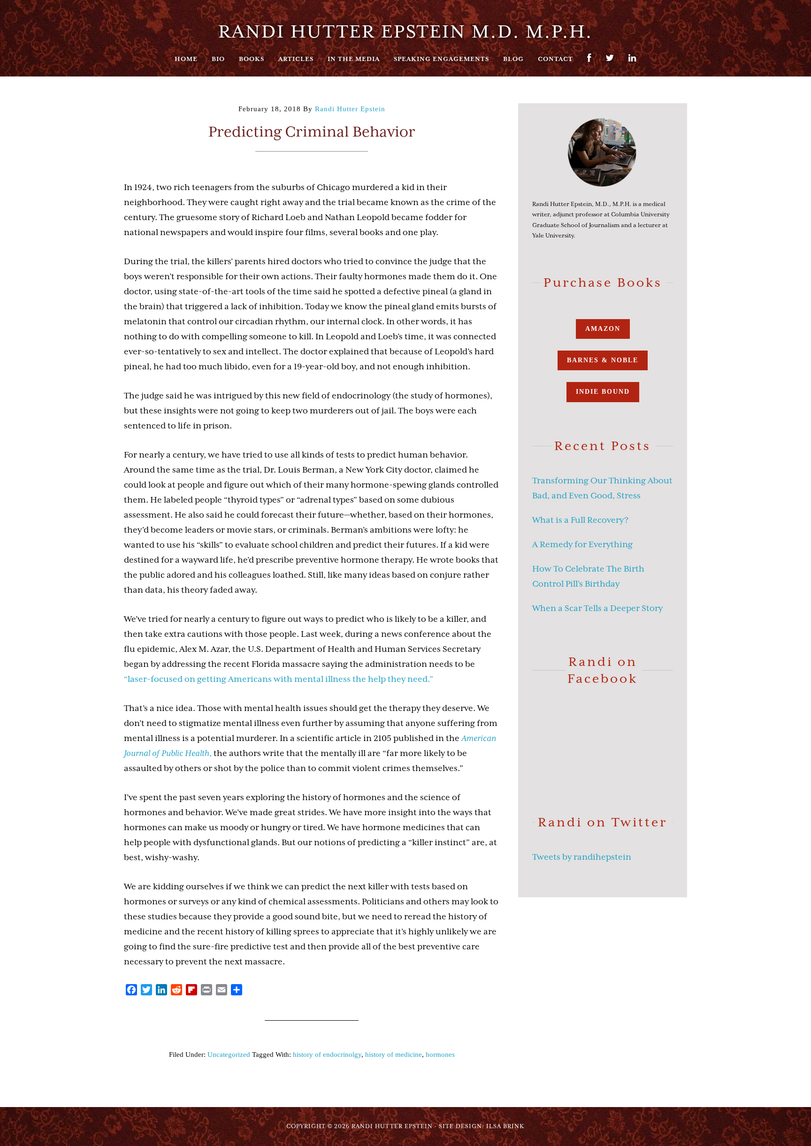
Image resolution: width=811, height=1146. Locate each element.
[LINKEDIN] (632, 62)
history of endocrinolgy (327, 1054)
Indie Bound (603, 391)
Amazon (602, 328)
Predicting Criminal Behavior (311, 131)
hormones (440, 1054)
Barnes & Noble (602, 360)
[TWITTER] (609, 62)
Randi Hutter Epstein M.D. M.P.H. (405, 31)
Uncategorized (228, 1054)
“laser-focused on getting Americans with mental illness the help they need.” (278, 679)
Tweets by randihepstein (581, 857)
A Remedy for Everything (582, 544)
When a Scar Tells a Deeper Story (597, 608)
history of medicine (393, 1054)
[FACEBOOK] (589, 62)
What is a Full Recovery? (580, 520)
